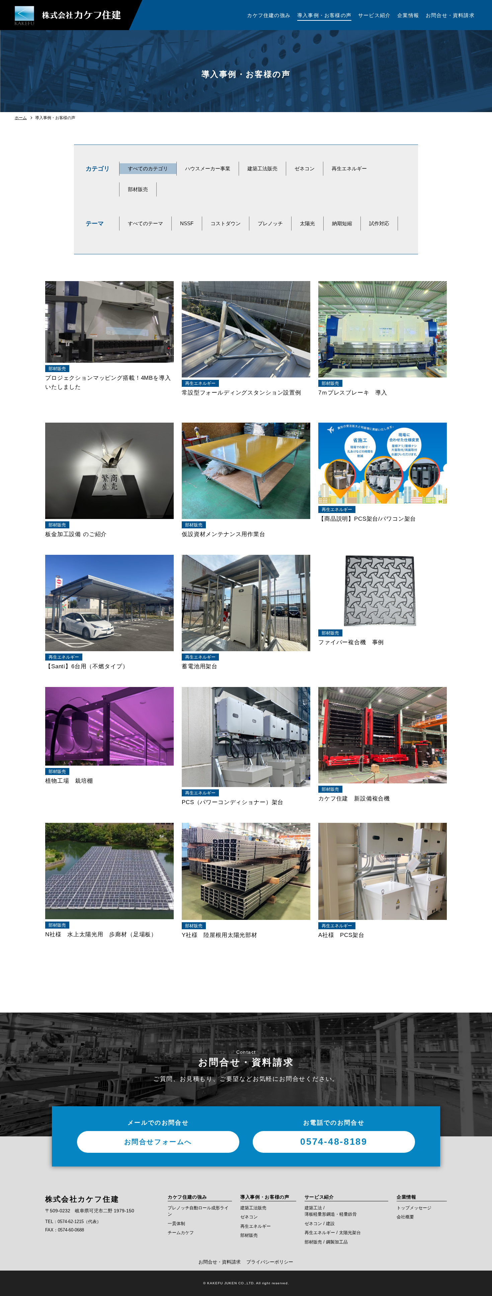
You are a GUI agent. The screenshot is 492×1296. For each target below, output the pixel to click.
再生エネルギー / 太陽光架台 (333, 1232)
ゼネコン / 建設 (320, 1223)
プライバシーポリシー (269, 1262)
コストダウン (226, 223)
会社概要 (405, 1216)
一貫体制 (176, 1223)
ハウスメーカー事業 (207, 168)
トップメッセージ (414, 1207)
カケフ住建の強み (187, 1197)
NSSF (186, 223)
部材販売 (138, 189)
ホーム (21, 117)
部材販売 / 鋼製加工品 (326, 1241)
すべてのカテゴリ (148, 168)
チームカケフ (181, 1232)
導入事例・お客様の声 (265, 1197)
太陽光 (307, 223)
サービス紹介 (319, 1197)
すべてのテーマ (145, 223)
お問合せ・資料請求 (219, 1262)
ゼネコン (305, 168)
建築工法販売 (262, 168)
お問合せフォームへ (158, 1141)
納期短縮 (342, 223)
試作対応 (379, 223)
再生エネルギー (349, 168)
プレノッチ (270, 223)
